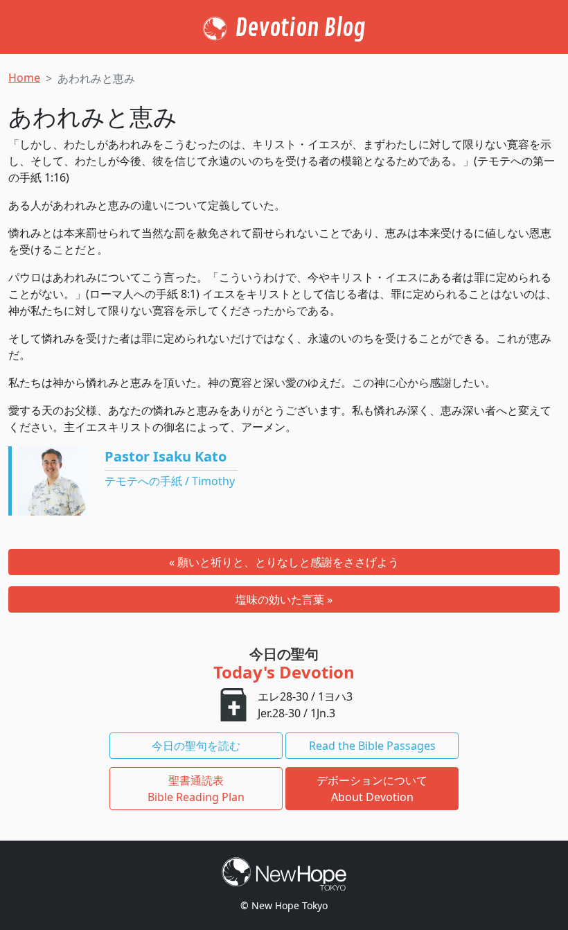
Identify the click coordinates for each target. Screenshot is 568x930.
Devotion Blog (301, 28)
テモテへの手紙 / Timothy (170, 481)
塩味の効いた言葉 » (284, 599)
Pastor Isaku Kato (166, 456)
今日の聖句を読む (196, 745)
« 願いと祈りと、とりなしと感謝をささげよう (284, 562)
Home (24, 77)
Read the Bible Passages (372, 745)
